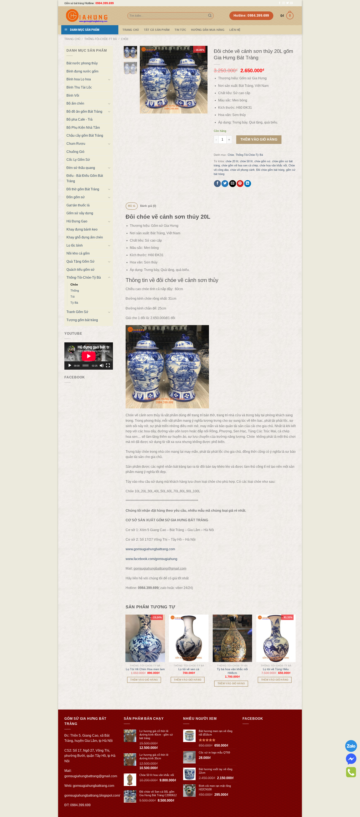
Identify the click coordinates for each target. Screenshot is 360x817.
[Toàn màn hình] (108, 365)
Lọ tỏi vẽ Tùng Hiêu (276, 669)
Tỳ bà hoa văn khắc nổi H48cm (232, 671)
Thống (74, 290)
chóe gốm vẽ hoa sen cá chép (239, 165)
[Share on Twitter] (224, 183)
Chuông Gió (75, 151)
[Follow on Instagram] (283, 3)
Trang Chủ (130, 29)
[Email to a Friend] (232, 183)
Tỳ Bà (74, 302)
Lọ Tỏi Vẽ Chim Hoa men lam (145, 669)
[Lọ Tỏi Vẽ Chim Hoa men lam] (145, 638)
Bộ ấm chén (75, 103)
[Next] (201, 79)
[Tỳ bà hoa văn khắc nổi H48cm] (232, 638)
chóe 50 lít (246, 161)
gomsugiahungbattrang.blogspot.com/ (92, 795)
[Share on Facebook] (217, 183)
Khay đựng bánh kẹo (82, 229)
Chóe (125, 39)
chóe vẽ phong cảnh (242, 169)
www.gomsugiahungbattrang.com (150, 549)
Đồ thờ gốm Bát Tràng (82, 189)
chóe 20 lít (232, 161)
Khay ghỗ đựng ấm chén (84, 237)
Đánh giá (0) (148, 205)
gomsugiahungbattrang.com (93, 785)
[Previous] (146, 79)
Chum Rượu (75, 143)
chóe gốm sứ (262, 161)
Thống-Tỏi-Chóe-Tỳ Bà (100, 39)
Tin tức (180, 29)
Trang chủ (72, 39)
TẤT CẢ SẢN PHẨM (157, 29)
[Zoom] (145, 108)
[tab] (132, 206)
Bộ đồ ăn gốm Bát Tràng (84, 111)
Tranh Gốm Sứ (77, 312)
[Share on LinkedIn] (247, 183)
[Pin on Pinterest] (240, 183)
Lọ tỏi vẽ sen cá (188, 669)
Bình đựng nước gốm (82, 71)
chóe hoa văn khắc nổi (273, 165)
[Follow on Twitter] (287, 3)
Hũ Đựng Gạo (76, 221)
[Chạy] (70, 365)
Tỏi (72, 296)
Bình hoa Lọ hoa (78, 79)
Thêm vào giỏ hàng (258, 139)
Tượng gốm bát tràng (82, 320)
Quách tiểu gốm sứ (80, 269)
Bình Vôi (72, 95)
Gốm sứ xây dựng (79, 213)
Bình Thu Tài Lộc (79, 87)
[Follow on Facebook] (279, 3)
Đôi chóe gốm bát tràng (270, 169)
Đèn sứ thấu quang (80, 168)
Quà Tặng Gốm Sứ (80, 261)
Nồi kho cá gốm (78, 253)
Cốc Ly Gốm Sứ (78, 159)
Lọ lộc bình (74, 245)
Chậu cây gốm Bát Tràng (84, 135)
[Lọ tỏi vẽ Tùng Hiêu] (276, 638)
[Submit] (209, 15)
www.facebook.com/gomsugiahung (151, 559)
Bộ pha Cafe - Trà (79, 119)
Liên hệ (235, 29)
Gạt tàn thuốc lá (78, 205)
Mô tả (131, 205)
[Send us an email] (291, 3)
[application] (88, 356)
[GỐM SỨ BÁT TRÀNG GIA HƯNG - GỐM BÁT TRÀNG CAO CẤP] (92, 15)
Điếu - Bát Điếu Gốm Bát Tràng (84, 178)
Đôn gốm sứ (75, 197)
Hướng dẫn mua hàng (207, 29)
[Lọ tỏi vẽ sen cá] (189, 638)
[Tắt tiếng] (102, 365)
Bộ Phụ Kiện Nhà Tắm (83, 127)
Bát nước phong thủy (82, 63)
